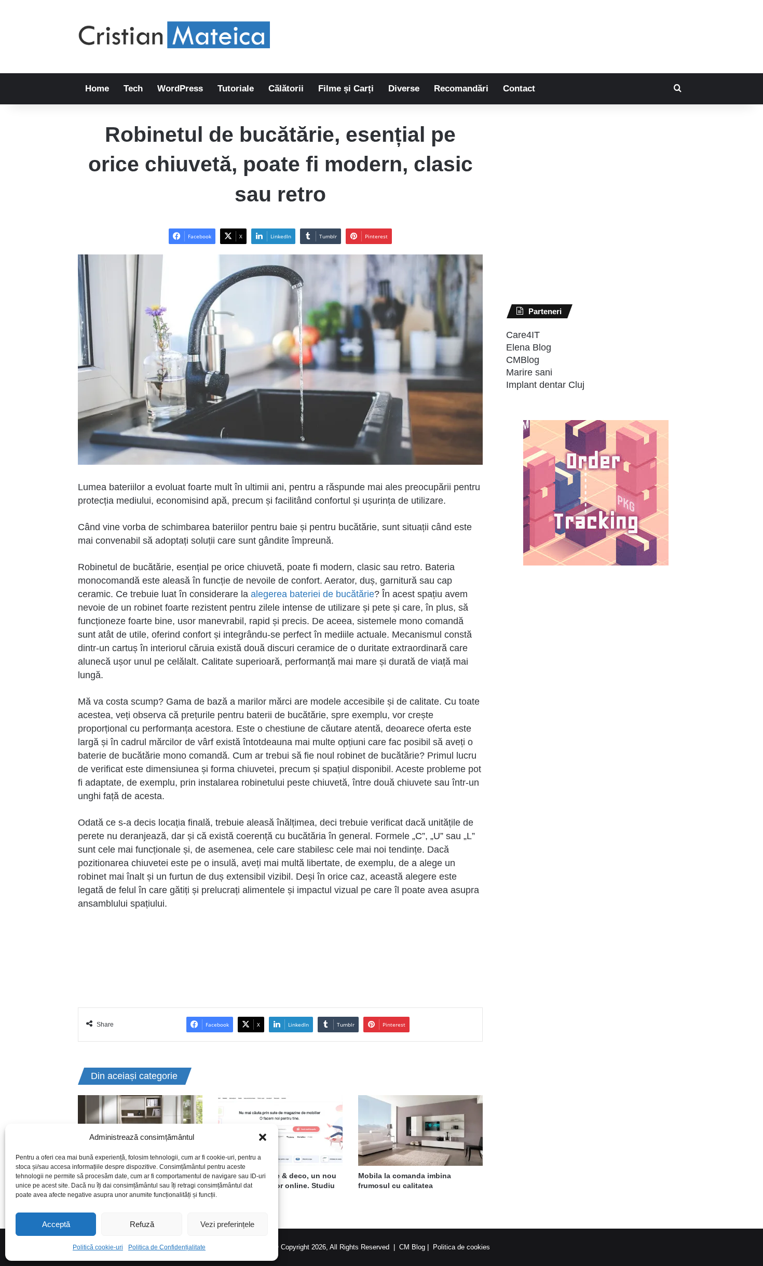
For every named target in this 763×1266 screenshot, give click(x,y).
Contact (519, 88)
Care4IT (523, 335)
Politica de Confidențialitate (167, 1247)
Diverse (403, 88)
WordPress (180, 88)
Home (97, 88)
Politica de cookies (461, 1247)
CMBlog (522, 360)
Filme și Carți (346, 88)
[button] (262, 1137)
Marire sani (529, 372)
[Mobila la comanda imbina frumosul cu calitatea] (420, 1130)
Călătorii (286, 88)
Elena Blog (528, 347)
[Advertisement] (485, 33)
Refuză (142, 1224)
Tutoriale (235, 88)
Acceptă (56, 1224)
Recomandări (461, 88)
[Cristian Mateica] (174, 36)
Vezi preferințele (227, 1224)
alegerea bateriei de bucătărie (312, 594)
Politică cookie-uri (98, 1247)
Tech (133, 88)
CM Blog (412, 1247)
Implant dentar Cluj (545, 385)
